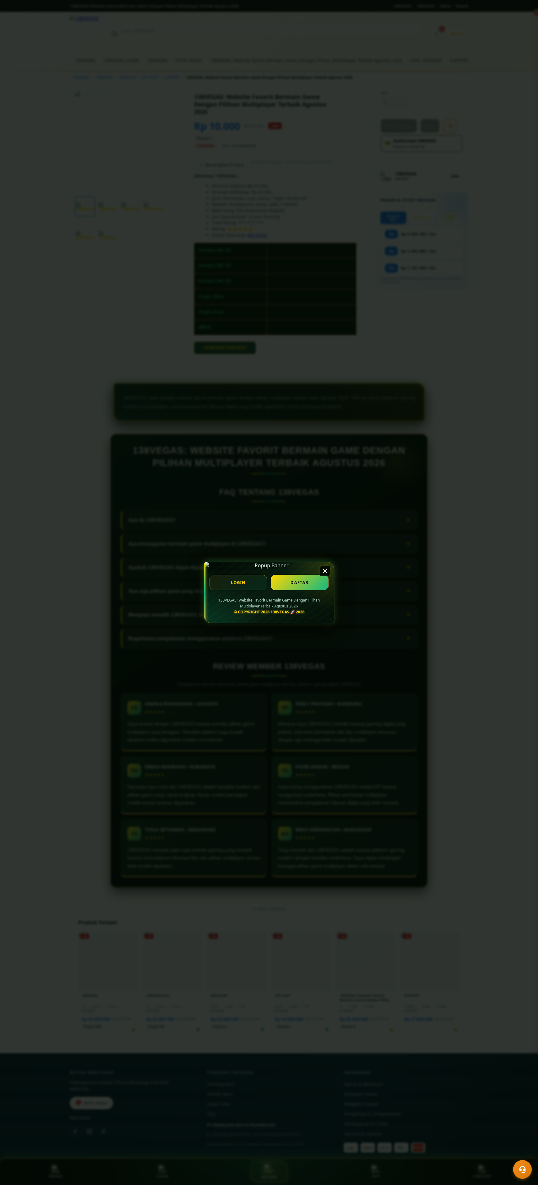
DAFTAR (299, 582)
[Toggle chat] (522, 1169)
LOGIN (238, 582)
